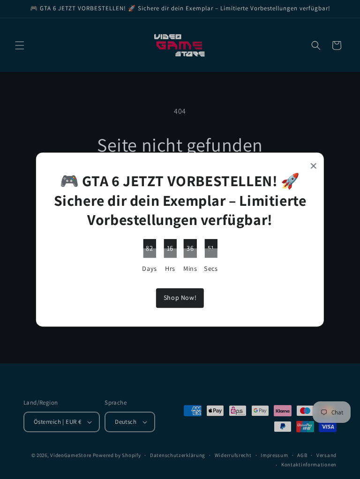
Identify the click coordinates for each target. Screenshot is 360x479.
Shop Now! (180, 298)
